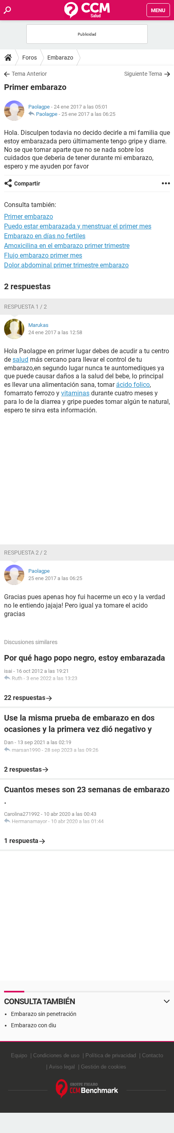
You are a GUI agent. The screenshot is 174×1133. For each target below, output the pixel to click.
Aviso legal (62, 1067)
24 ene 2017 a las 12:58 (55, 332)
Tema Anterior (29, 73)
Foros (29, 57)
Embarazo (60, 57)
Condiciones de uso (56, 1055)
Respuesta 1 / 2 (25, 306)
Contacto (152, 1055)
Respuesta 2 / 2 (25, 552)
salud (20, 359)
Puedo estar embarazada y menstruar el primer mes (77, 226)
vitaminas (75, 393)
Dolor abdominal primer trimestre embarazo (66, 265)
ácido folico (133, 384)
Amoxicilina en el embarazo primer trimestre (66, 246)
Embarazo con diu (33, 1025)
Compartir (27, 183)
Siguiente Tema (143, 73)
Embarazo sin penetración (43, 1014)
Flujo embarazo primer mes (43, 255)
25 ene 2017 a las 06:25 (88, 114)
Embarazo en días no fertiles (44, 236)
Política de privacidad (110, 1055)
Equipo (19, 1055)
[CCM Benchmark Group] (87, 1089)
